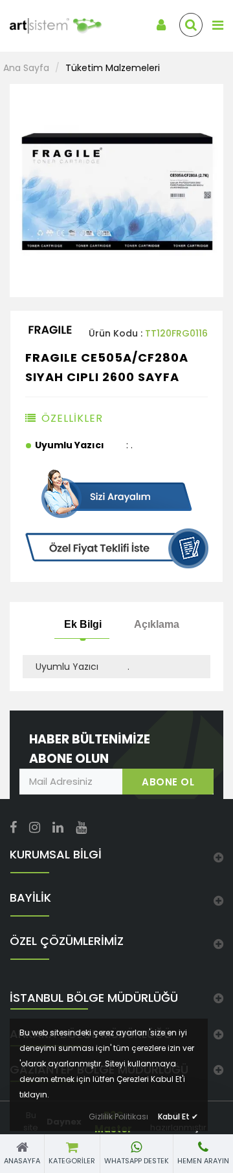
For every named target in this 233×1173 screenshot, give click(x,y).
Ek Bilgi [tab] (83, 624)
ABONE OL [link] (168, 782)
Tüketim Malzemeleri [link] (112, 67)
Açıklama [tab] (156, 624)
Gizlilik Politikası (118, 1116)
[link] (48, 26)
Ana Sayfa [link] (26, 67)
